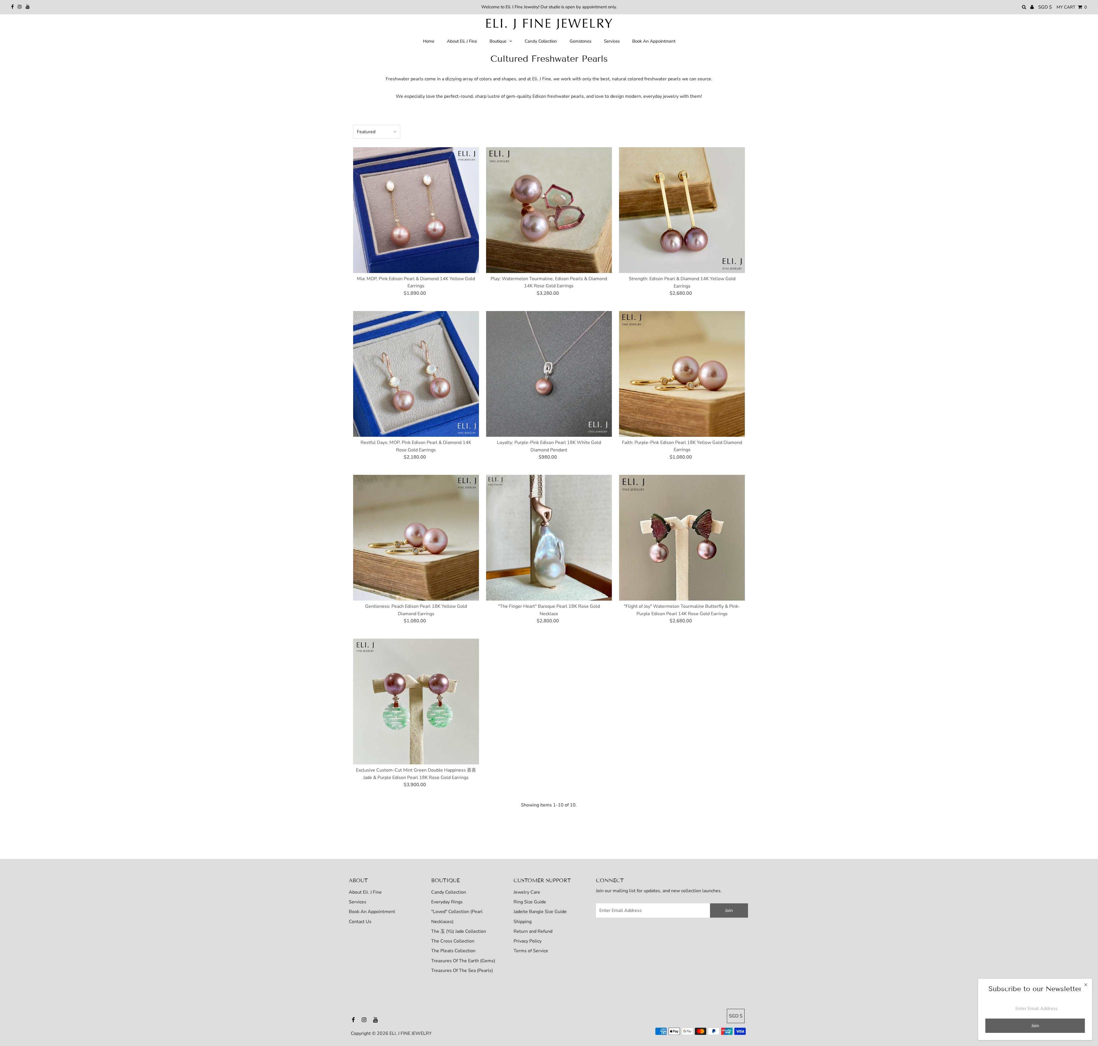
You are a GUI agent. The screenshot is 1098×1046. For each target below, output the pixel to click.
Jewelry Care (527, 892)
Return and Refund (533, 931)
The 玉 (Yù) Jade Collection (458, 931)
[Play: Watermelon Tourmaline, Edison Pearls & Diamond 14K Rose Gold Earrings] (549, 210)
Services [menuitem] (612, 41)
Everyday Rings (447, 902)
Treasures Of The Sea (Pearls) (462, 970)
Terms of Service (531, 951)
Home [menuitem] (428, 41)
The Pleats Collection (453, 951)
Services (357, 902)
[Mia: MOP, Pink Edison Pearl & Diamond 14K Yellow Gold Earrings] (416, 210)
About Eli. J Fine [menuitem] (462, 41)
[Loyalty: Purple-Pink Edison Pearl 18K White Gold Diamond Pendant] (549, 374)
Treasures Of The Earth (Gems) (463, 961)
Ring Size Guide (530, 902)
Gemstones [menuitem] (580, 41)
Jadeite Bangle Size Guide (540, 911)
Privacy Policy (528, 941)
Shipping (523, 922)
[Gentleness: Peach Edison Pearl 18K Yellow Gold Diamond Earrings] (416, 538)
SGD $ (1045, 7)
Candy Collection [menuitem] (541, 41)
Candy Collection (448, 892)
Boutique (498, 41)
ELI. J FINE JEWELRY (410, 1033)
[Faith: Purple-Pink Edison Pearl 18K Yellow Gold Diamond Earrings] (682, 374)
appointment (594, 7)
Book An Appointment (372, 911)
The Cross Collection (452, 941)
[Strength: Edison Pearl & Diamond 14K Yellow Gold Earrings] (682, 210)
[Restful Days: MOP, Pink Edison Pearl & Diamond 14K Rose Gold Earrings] (416, 374)
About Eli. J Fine (365, 892)
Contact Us (360, 922)
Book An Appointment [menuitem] (653, 41)
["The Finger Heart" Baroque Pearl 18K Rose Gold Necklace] (549, 538)
